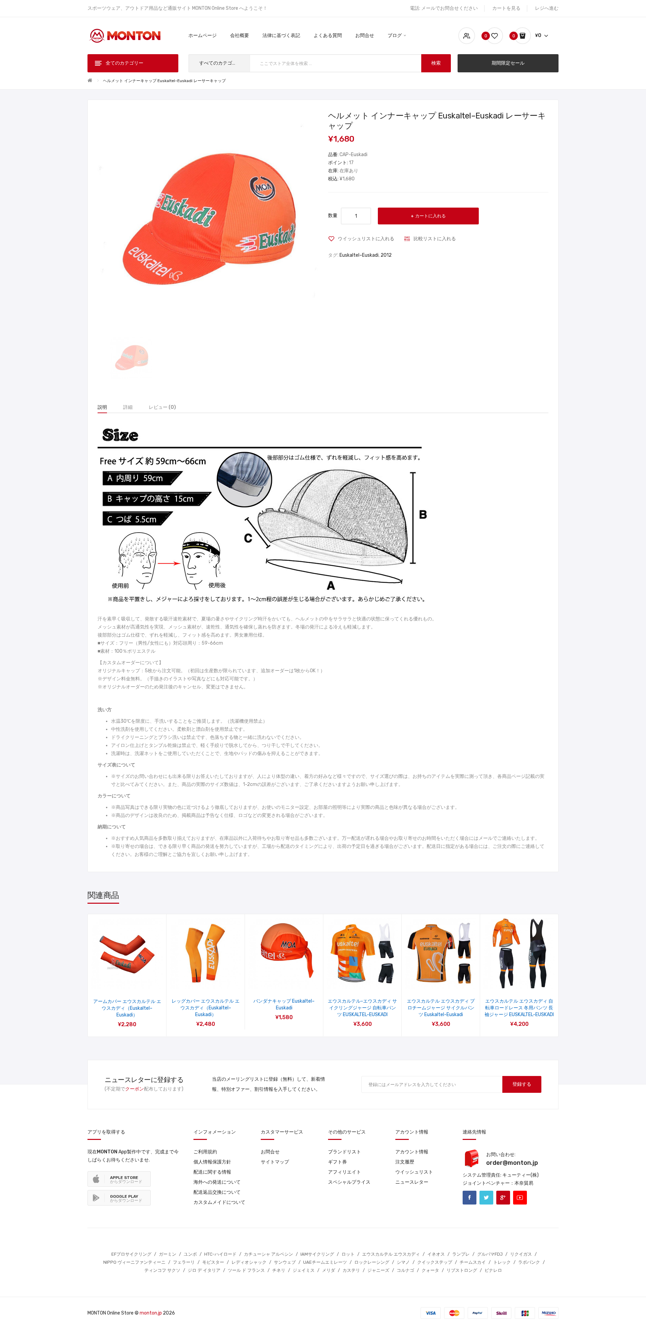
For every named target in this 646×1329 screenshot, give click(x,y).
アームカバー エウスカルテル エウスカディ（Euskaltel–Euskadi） (127, 1008)
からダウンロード (126, 1179)
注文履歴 (404, 1162)
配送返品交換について (217, 1192)
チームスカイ (473, 1262)
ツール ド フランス (246, 1270)
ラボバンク (529, 1262)
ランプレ (461, 1254)
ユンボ (190, 1254)
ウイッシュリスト (414, 1172)
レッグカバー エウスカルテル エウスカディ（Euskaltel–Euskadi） (206, 1007)
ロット (348, 1254)
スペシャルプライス (349, 1182)
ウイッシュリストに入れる (366, 239)
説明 (102, 407)
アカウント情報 (411, 1152)
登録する (521, 1084)
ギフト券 (337, 1162)
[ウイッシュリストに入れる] (118, 980)
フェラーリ (184, 1262)
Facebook (469, 1198)
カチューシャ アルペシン (268, 1254)
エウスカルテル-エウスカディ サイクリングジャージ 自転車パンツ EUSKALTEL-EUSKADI (362, 1007)
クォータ (430, 1270)
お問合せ (270, 1152)
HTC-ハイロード (220, 1254)
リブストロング (461, 1270)
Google (503, 1198)
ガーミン (167, 1254)
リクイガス (521, 1254)
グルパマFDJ (490, 1254)
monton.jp (151, 1313)
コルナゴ (405, 1270)
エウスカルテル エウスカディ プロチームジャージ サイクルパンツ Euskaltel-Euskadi (441, 1007)
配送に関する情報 (212, 1172)
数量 (332, 215)
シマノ (403, 1262)
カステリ (351, 1270)
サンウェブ (285, 1262)
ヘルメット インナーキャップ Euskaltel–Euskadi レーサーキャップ (164, 80)
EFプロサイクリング (131, 1254)
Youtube (520, 1198)
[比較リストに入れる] (136, 980)
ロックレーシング (371, 1262)
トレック (502, 1262)
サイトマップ (275, 1162)
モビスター (213, 1262)
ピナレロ (493, 1270)
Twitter (486, 1198)
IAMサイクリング (317, 1254)
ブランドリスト (344, 1152)
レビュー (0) (162, 407)
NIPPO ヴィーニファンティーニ (134, 1262)
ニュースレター (411, 1182)
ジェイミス (304, 1270)
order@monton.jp (512, 1162)
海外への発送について (217, 1182)
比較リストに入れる (435, 239)
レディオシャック (248, 1262)
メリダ (328, 1270)
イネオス (436, 1254)
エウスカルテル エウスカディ (391, 1254)
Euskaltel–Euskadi (359, 255)
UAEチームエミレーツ (325, 1262)
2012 (386, 255)
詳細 (128, 407)
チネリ (278, 1270)
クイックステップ (434, 1262)
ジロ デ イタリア (204, 1270)
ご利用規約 (205, 1152)
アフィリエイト (344, 1172)
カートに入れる (430, 215)
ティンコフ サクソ (162, 1270)
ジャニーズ (378, 1270)
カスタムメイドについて (219, 1202)
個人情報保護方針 (212, 1162)
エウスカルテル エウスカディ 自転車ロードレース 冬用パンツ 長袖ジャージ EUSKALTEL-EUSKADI (519, 1007)
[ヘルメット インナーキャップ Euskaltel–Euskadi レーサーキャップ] (131, 358)
